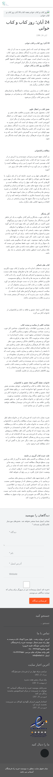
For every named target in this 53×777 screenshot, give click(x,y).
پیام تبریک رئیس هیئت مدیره (35, 680)
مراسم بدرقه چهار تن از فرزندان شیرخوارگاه (29, 671)
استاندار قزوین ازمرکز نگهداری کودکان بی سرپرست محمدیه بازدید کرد (26, 703)
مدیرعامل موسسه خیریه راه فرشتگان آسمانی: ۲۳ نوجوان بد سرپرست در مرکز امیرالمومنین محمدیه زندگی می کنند (27, 690)
